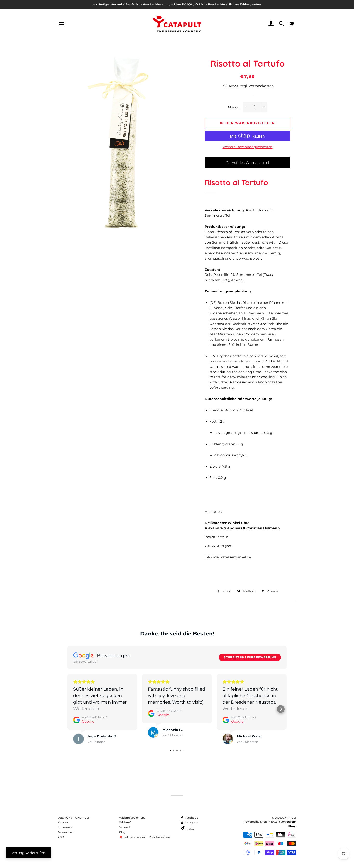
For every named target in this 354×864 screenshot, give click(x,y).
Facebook (191, 817)
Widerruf (125, 822)
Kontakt (63, 822)
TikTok (190, 829)
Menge (233, 107)
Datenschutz (66, 832)
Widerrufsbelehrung (132, 817)
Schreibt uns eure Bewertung (250, 657)
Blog (122, 832)
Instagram (191, 822)
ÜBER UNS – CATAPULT (73, 817)
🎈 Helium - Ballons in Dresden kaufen (144, 837)
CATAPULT (289, 817)
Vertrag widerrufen (28, 853)
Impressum (65, 827)
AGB (61, 837)
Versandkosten (261, 86)
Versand (124, 827)
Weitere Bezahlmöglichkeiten (247, 147)
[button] (247, 162)
